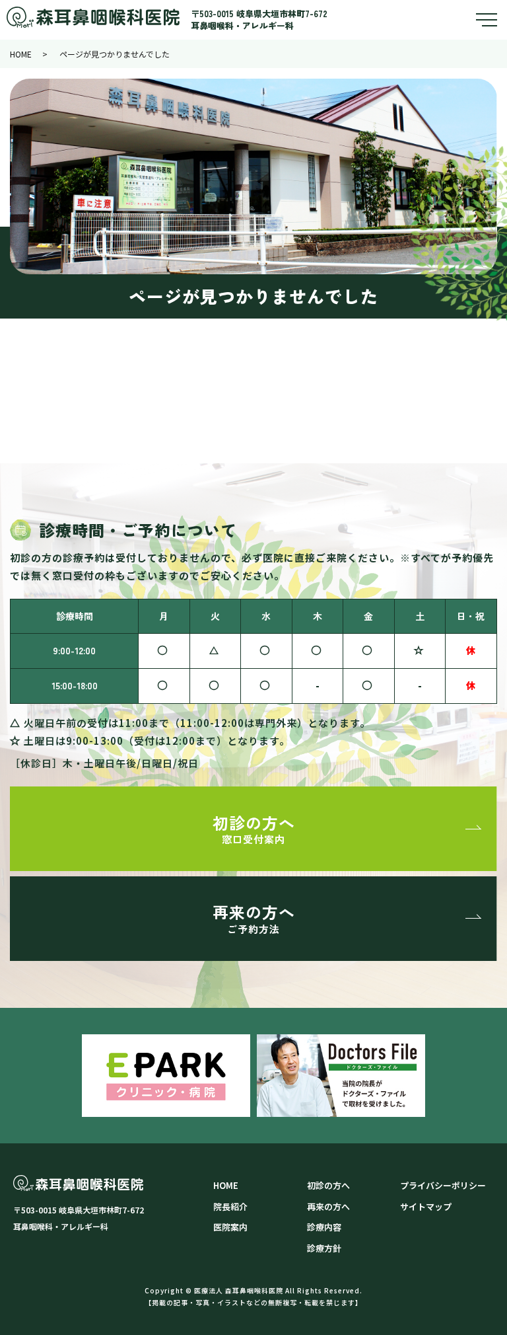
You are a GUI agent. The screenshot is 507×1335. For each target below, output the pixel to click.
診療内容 (324, 1227)
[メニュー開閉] (486, 19)
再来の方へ (254, 917)
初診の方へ (254, 828)
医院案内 (230, 1227)
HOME (21, 53)
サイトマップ (426, 1206)
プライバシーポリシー (443, 1185)
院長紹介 (230, 1206)
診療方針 (324, 1248)
